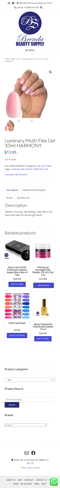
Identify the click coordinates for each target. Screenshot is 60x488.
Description (12, 189)
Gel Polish (46, 165)
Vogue (30, 467)
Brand (9, 197)
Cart (20, 480)
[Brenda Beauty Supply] (30, 28)
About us (11, 480)
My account (26, 484)
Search (12, 404)
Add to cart (17, 284)
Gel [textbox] (29, 379)
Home (7, 59)
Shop (44, 484)
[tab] (12, 190)
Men (13, 59)
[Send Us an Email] (9, 3)
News (36, 484)
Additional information (34, 189)
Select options (17, 335)
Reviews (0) (23, 197)
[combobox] (30, 380)
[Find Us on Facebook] (13, 3)
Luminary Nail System (21, 169)
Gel (18, 59)
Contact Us (41, 480)
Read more (43, 285)
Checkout (29, 480)
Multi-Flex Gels (41, 169)
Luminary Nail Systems (16, 174)
